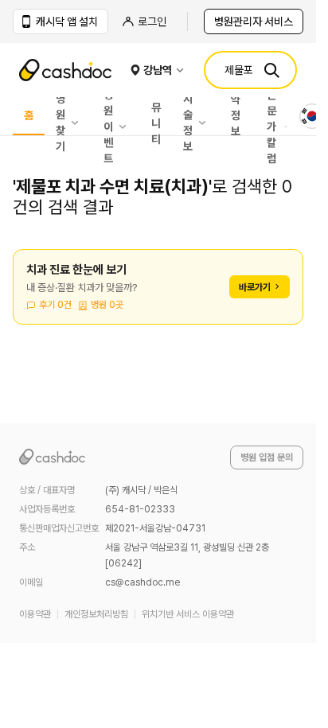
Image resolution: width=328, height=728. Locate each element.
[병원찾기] (78, 122)
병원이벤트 (108, 126)
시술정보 (188, 122)
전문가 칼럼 (271, 126)
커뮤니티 (156, 116)
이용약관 (35, 614)
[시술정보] (206, 122)
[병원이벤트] (126, 126)
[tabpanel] (158, 296)
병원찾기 (60, 122)
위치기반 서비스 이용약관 (188, 614)
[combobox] (312, 116)
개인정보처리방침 (96, 614)
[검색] (271, 70)
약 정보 (235, 116)
